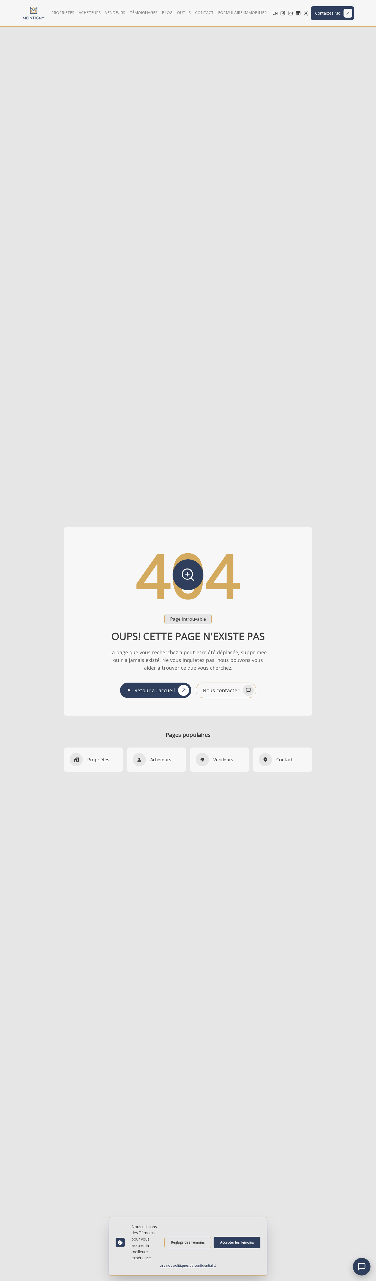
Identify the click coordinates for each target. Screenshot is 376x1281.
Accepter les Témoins (237, 1242)
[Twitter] (306, 13)
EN (275, 13)
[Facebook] (282, 13)
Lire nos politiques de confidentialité (188, 1265)
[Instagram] (290, 13)
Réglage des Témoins (188, 1242)
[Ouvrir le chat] (361, 1266)
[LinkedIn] (298, 13)
